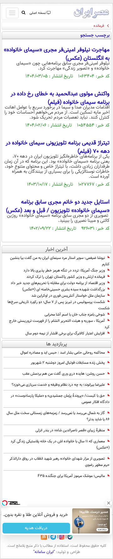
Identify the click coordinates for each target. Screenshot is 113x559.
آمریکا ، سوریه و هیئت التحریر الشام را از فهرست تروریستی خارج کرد (59, 324)
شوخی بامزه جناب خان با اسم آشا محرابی (75, 314)
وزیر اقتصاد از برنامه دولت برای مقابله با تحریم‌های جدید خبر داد (58, 283)
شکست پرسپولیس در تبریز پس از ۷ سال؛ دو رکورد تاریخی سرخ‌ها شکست (59, 305)
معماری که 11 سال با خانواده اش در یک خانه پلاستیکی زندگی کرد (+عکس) (60, 444)
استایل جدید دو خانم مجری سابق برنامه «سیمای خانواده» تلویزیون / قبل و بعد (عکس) (58, 206)
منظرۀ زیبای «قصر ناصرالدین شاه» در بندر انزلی (70, 430)
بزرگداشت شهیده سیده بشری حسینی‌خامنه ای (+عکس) (63, 289)
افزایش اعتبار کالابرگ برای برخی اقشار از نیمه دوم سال (65, 333)
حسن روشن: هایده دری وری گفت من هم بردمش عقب (63, 374)
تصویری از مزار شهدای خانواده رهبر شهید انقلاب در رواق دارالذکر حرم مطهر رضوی (59, 462)
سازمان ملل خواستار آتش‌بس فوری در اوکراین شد (68, 296)
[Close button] (108, 503)
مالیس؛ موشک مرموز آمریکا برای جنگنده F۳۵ (71, 476)
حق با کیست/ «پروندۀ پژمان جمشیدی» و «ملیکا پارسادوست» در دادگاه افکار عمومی (60, 399)
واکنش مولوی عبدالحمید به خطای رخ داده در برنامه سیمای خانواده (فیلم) (60, 98)
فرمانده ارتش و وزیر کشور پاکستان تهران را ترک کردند (65, 277)
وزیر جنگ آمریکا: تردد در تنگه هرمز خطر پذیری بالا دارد (64, 270)
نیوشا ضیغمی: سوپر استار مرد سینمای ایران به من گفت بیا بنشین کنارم (60, 261)
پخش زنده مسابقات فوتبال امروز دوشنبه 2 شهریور (68, 363)
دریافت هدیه (36, 528)
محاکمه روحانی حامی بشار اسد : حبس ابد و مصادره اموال (62, 352)
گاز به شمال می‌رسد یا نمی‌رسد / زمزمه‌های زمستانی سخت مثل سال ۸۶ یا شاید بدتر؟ (58, 416)
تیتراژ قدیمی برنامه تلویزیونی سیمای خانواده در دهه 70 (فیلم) (58, 147)
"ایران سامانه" (44, 552)
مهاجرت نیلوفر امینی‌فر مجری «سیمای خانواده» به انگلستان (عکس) (57, 54)
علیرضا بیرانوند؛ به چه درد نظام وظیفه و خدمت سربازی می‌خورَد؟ (58, 385)
